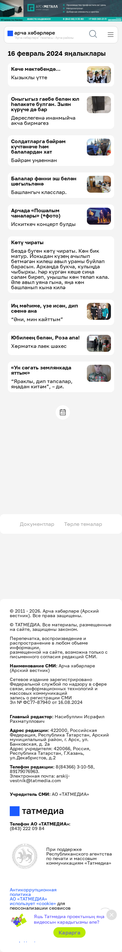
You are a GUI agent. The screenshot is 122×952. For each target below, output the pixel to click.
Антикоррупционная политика (33, 892)
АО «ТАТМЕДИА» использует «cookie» (33, 901)
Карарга (69, 932)
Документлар (37, 524)
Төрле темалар (83, 524)
